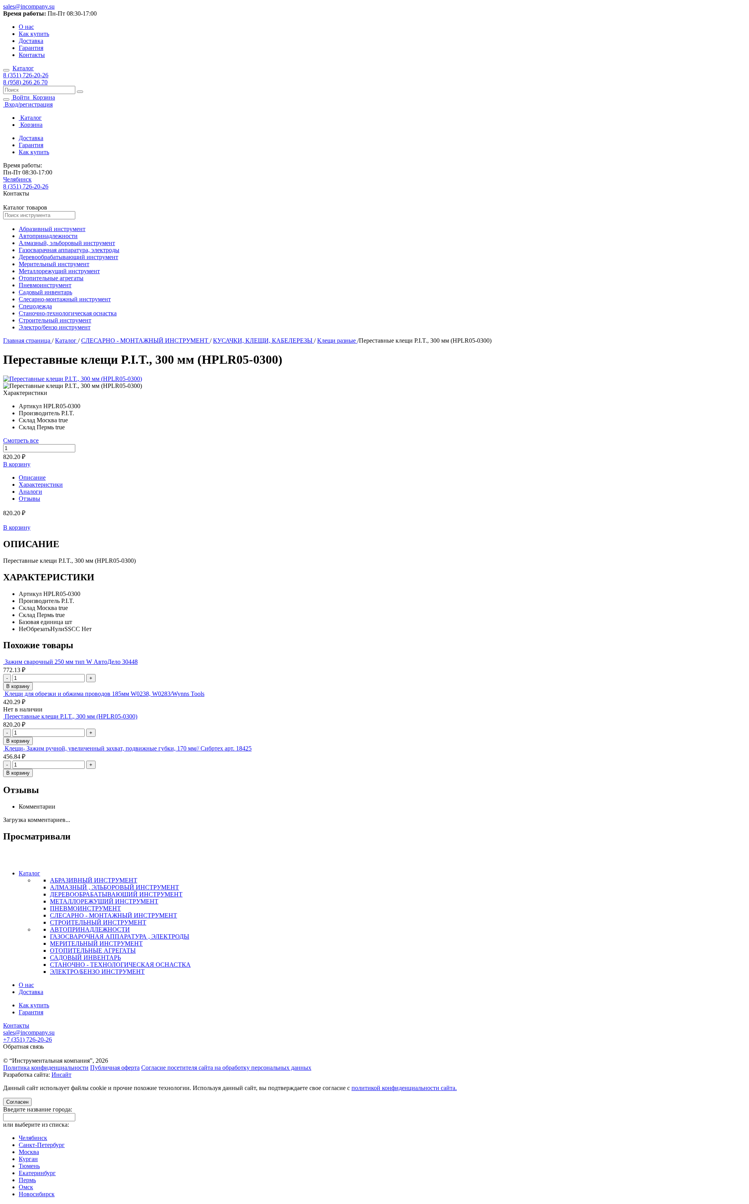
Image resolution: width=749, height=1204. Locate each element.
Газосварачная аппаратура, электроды (69, 250)
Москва (29, 1152)
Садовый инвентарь (45, 292)
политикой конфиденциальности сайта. (404, 1088)
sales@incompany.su (29, 6)
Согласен (17, 1102)
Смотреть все (21, 440)
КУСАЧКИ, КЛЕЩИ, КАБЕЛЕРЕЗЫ (263, 340)
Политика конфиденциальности (46, 1067)
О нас (26, 26)
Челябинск (17, 179)
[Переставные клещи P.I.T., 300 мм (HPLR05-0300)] (72, 378)
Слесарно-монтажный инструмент (65, 299)
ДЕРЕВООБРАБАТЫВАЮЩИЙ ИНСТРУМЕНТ (116, 894)
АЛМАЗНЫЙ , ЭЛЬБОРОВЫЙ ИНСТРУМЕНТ (114, 887)
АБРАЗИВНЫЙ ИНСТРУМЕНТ (93, 880)
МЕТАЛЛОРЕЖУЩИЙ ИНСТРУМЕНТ (104, 901)
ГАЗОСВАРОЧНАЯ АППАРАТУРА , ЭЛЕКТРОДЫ (119, 936)
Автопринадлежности (48, 236)
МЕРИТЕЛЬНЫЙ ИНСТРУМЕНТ (96, 943)
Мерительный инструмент (54, 264)
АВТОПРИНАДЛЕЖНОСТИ (90, 929)
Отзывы (29, 498)
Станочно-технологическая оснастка (68, 313)
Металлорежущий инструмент (59, 271)
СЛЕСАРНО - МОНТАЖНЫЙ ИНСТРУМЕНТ (145, 340)
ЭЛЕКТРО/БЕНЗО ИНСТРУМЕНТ (97, 971)
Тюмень (29, 1166)
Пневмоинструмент (45, 285)
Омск (26, 1187)
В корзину (16, 464)
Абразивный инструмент (52, 229)
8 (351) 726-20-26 (25, 75)
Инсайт (61, 1074)
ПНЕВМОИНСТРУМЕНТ (85, 908)
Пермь (27, 1180)
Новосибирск (37, 1194)
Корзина (43, 97)
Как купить (34, 33)
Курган (28, 1159)
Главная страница (27, 340)
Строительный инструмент (55, 320)
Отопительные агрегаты (51, 278)
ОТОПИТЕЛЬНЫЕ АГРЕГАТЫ (93, 950)
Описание (32, 477)
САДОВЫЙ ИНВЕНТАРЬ (85, 957)
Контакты (32, 55)
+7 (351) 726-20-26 (27, 1039)
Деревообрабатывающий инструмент (68, 257)
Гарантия (31, 47)
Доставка (31, 40)
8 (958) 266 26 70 (25, 82)
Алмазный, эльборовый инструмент (67, 243)
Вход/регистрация (28, 104)
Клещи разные (337, 340)
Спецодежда (35, 306)
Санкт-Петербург (42, 1145)
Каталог (23, 68)
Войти (21, 97)
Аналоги (30, 491)
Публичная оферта (115, 1067)
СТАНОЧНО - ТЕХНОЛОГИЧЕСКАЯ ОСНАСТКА (120, 964)
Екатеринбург (37, 1173)
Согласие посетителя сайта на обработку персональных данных (226, 1067)
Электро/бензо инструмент (55, 327)
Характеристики (41, 484)
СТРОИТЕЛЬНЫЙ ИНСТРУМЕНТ (98, 922)
